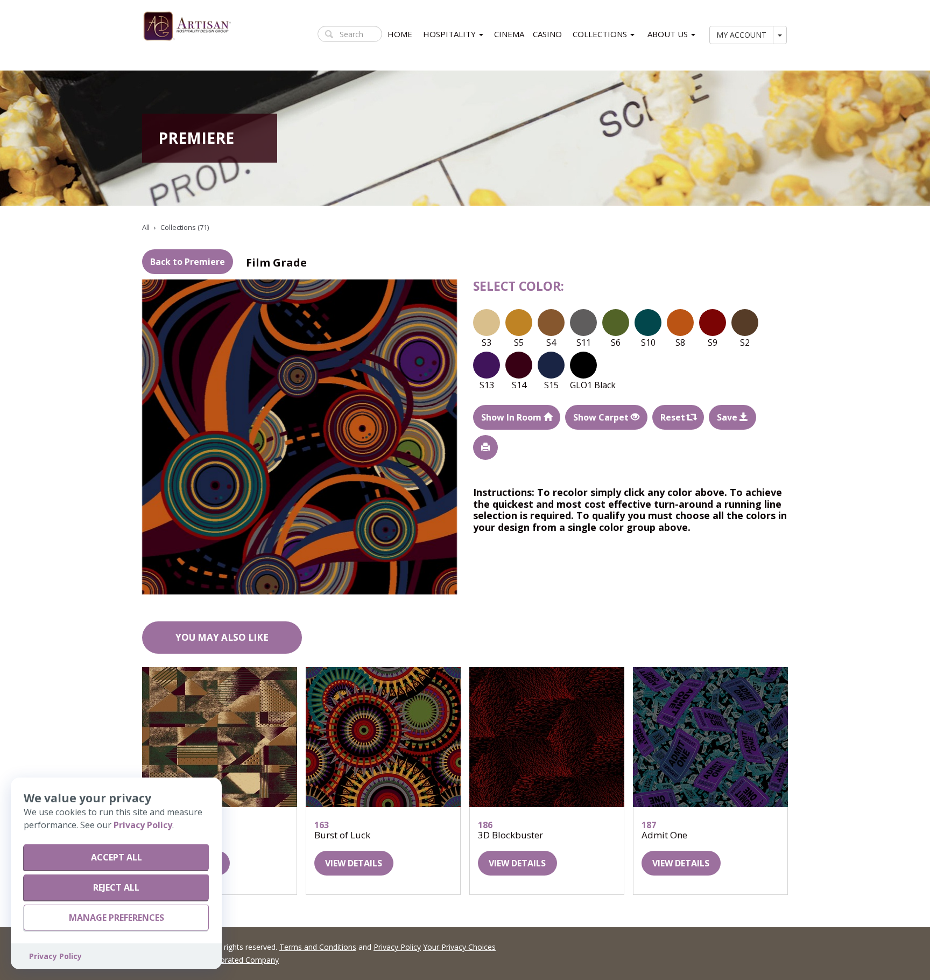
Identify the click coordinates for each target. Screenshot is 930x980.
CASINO (547, 34)
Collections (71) (184, 227)
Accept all (116, 857)
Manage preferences (116, 917)
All (146, 227)
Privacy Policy (397, 947)
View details (353, 863)
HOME (400, 34)
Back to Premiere (187, 262)
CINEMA (509, 34)
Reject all (116, 887)
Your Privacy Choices (459, 947)
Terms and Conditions (317, 947)
